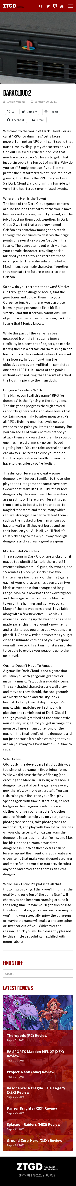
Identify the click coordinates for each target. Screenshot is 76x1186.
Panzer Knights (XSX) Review (32, 1108)
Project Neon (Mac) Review (30, 1072)
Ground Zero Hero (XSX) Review (34, 1140)
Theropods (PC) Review (27, 1035)
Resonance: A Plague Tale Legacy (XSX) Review (36, 1090)
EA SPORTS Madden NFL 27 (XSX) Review (35, 1053)
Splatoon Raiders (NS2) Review (33, 1124)
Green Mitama (16, 101)
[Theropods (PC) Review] (38, 1016)
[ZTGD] (13, 7)
